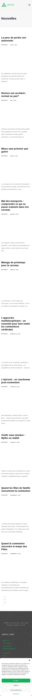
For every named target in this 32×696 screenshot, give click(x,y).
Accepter (16, 680)
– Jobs (4, 656)
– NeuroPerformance (9, 649)
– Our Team (6, 653)
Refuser (16, 685)
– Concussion (6, 646)
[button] (29, 660)
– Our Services (7, 643)
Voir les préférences (16, 690)
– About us (5, 641)
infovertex (4, 44)
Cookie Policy (16, 693)
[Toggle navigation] (25, 5)
